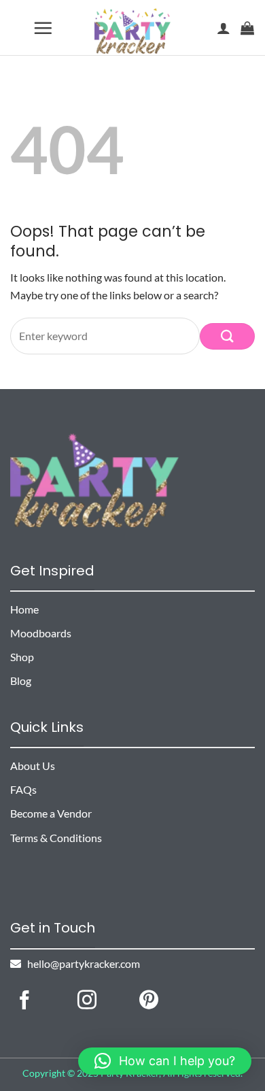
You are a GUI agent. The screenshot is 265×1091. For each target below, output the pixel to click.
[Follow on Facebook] (24, 1001)
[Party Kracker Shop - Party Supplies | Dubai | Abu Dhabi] (132, 31)
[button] (43, 28)
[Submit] (227, 336)
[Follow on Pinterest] (148, 1001)
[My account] (224, 28)
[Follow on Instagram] (86, 1001)
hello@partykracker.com (80, 963)
